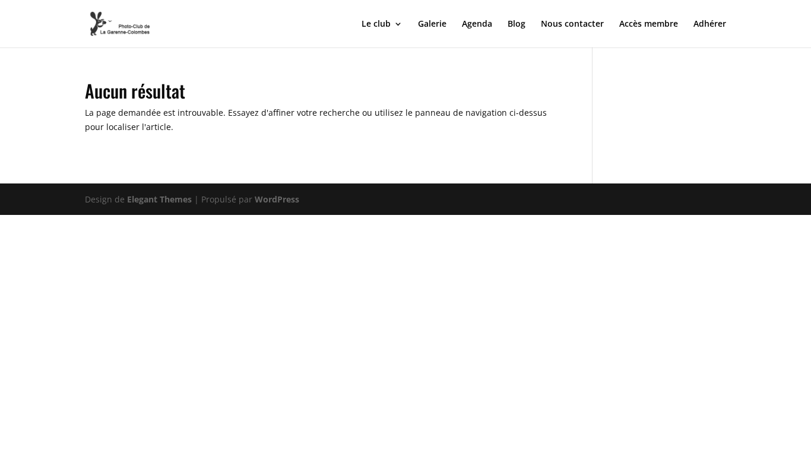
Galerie (432, 24)
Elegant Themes (159, 199)
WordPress (277, 199)
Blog (516, 24)
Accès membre (648, 24)
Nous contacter (572, 24)
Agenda (477, 24)
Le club (376, 24)
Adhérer (709, 24)
